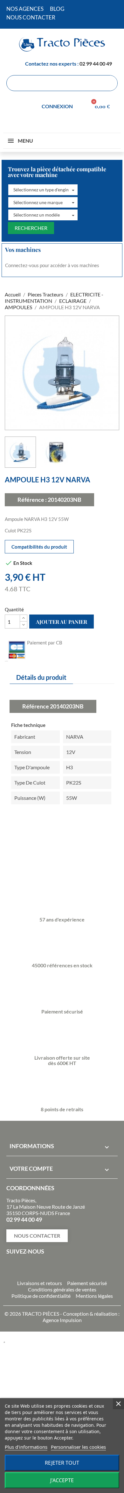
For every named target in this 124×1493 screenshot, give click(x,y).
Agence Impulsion (62, 1320)
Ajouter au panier (61, 621)
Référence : (32, 499)
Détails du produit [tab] (41, 677)
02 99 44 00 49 (95, 63)
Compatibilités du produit (39, 547)
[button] (43, 190)
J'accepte (62, 1480)
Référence (35, 706)
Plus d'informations (26, 1447)
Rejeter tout (62, 1462)
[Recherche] (109, 83)
